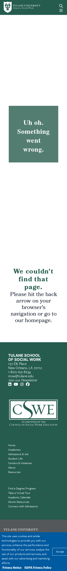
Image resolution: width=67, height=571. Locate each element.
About (11, 467)
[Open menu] (61, 10)
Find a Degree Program (22, 488)
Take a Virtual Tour (19, 493)
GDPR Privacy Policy (37, 567)
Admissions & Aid (18, 454)
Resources (14, 472)
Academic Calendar (19, 497)
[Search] (61, 6)
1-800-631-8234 (19, 371)
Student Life (15, 458)
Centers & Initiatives (20, 463)
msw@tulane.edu (21, 375)
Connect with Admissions (23, 506)
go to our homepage (36, 318)
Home (11, 445)
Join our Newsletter (22, 379)
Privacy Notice (11, 567)
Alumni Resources (18, 502)
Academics (14, 449)
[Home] (16, 7)
